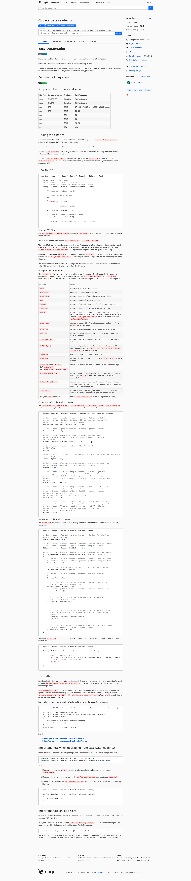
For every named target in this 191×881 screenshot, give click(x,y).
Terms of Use (92, 872)
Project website (134, 44)
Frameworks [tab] (56, 41)
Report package (135, 70)
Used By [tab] (83, 41)
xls (135, 90)
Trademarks (138, 872)
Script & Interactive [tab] (87, 30)
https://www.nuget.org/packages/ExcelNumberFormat (64, 741)
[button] (118, 33)
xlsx (140, 90)
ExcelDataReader (137, 82)
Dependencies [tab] (71, 41)
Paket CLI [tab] (76, 30)
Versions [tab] (94, 41)
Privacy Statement (126, 872)
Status (81, 855)
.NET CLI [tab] (42, 30)
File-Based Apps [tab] (100, 30)
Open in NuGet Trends (137, 66)
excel (129, 90)
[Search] (150, 8)
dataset (147, 90)
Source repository (135, 48)
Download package (136, 56)
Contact (42, 855)
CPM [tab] (68, 30)
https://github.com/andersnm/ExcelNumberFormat (63, 739)
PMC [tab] (49, 30)
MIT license (133, 52)
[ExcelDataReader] (128, 82)
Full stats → (149, 18)
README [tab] (44, 41)
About (83, 872)
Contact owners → (146, 77)
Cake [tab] (109, 30)
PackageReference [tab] (58, 30)
